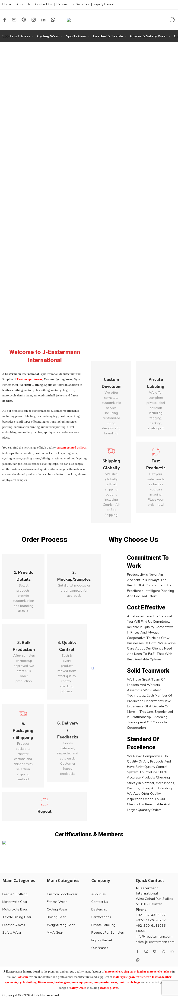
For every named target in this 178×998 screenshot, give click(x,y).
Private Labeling (103, 925)
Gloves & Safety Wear (148, 36)
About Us (23, 4)
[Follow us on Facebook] (4, 19)
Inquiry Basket (104, 4)
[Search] (172, 20)
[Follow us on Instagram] (33, 19)
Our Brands (99, 947)
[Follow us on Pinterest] (23, 19)
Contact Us (43, 4)
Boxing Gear (56, 917)
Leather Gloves (13, 925)
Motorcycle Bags (15, 909)
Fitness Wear (57, 901)
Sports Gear (76, 36)
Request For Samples (73, 4)
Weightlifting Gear (61, 925)
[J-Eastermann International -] (89, 20)
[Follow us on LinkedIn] (43, 19)
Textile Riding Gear (16, 917)
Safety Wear (11, 932)
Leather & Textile (108, 36)
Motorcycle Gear (14, 901)
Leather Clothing (15, 894)
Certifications (101, 917)
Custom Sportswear (62, 894)
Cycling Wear (48, 36)
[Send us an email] (14, 19)
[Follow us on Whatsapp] (53, 19)
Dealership (99, 909)
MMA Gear (55, 932)
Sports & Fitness (16, 36)
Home (7, 4)
